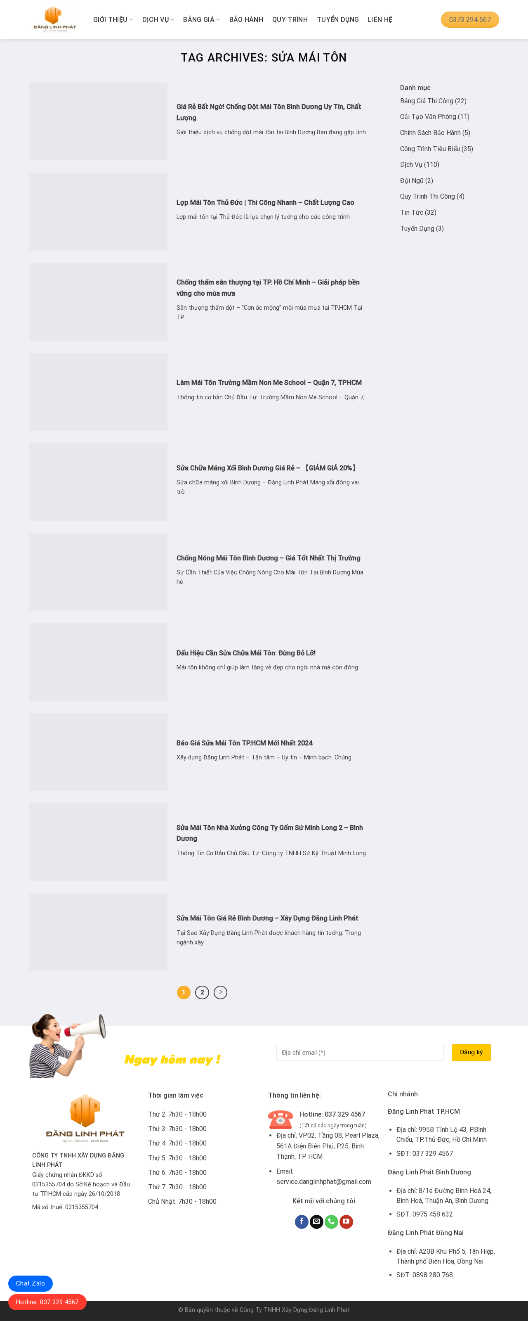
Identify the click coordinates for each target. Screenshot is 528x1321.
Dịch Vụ (155, 20)
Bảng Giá (198, 20)
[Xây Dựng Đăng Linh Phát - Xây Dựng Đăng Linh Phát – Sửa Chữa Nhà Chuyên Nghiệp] (55, 19)
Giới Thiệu (110, 20)
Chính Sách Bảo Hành (430, 133)
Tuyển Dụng (338, 20)
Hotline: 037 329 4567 (47, 1302)
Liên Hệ (380, 20)
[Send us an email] (316, 1222)
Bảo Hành (246, 20)
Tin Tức (411, 212)
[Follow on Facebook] (302, 1222)
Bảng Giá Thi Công (426, 101)
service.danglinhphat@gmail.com (323, 1182)
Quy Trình (290, 20)
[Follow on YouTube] (346, 1222)
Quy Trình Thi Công (427, 196)
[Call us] (331, 1222)
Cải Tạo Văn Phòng (428, 117)
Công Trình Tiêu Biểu (430, 149)
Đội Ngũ (412, 181)
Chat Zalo (30, 1283)
